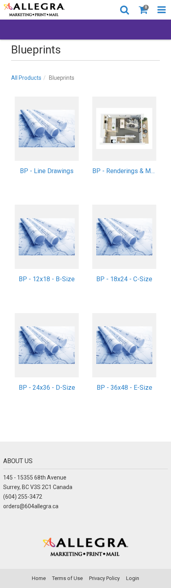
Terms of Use (67, 578)
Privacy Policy (104, 578)
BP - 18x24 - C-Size (124, 279)
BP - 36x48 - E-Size (124, 387)
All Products (26, 78)
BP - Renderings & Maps (124, 171)
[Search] (124, 10)
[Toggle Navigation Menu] (161, 10)
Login (132, 578)
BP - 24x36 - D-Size (47, 387)
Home (39, 578)
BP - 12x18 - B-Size (47, 279)
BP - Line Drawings (47, 171)
